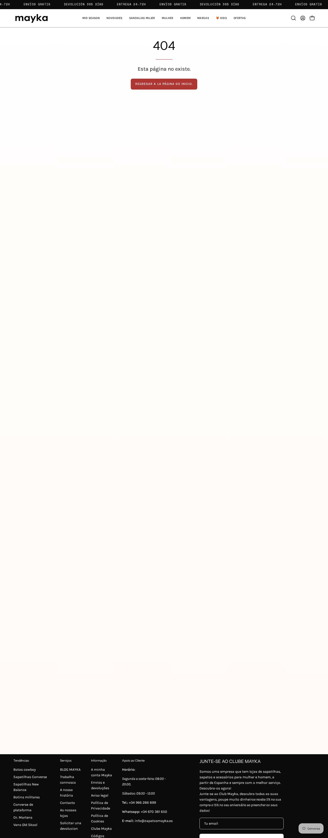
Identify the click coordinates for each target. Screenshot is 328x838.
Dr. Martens (22, 817)
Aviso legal (99, 795)
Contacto (67, 803)
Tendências (21, 760)
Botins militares (26, 797)
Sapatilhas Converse (30, 777)
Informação (99, 760)
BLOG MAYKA (70, 769)
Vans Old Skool (25, 825)
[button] (142, 18)
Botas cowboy (24, 769)
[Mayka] (31, 18)
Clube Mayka (101, 828)
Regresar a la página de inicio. (164, 84)
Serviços (65, 760)
